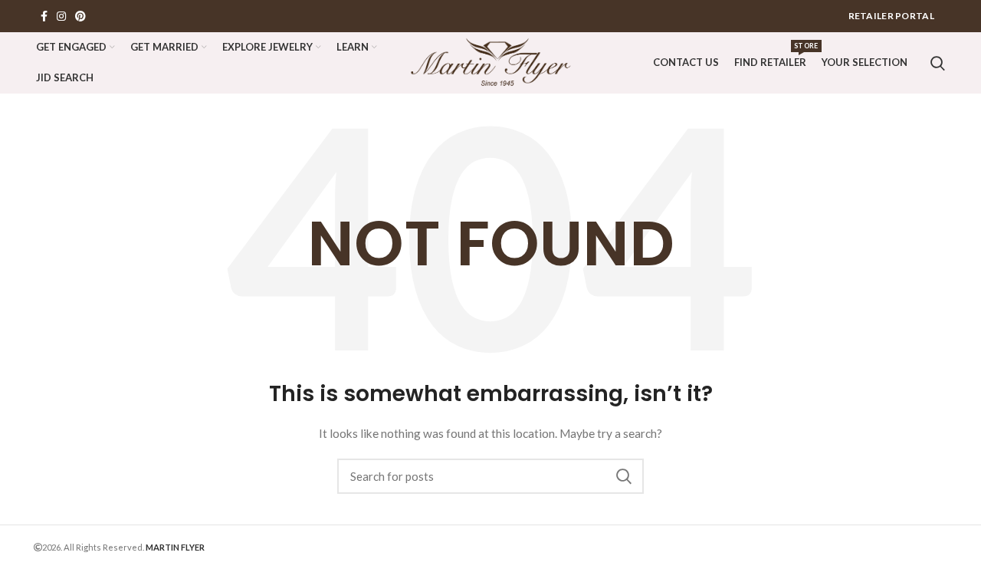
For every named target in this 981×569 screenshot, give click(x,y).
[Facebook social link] (44, 16)
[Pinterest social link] (80, 16)
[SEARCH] (623, 476)
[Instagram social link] (61, 16)
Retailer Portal (891, 15)
